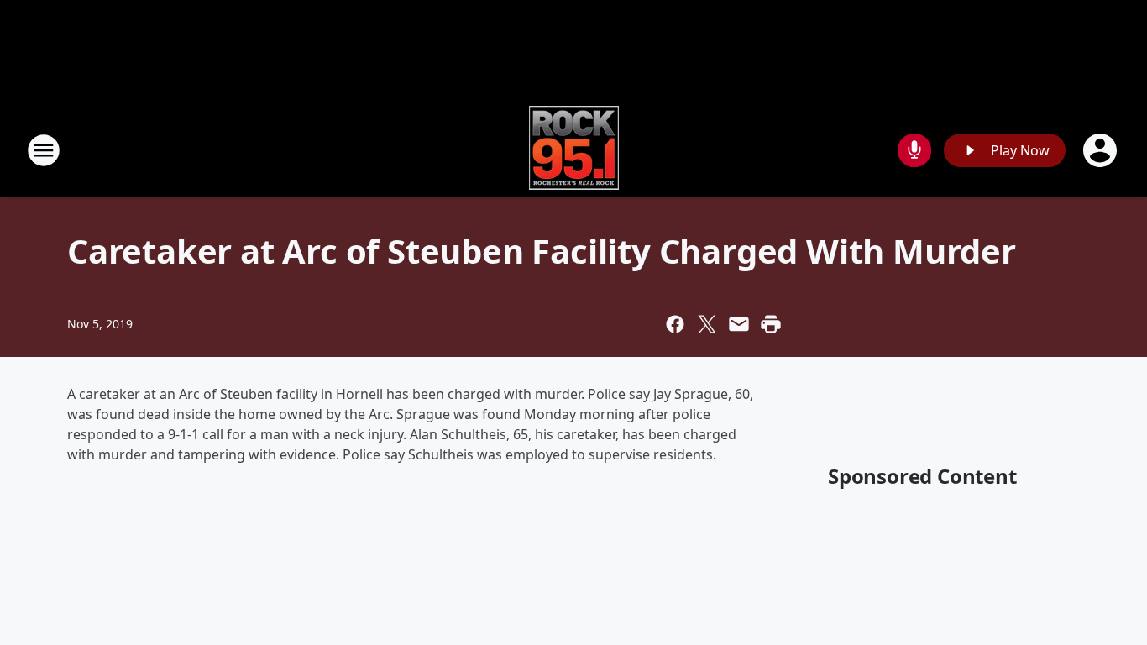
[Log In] (1101, 150)
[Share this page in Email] (739, 324)
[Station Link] (574, 150)
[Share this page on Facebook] (675, 324)
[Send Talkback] (914, 150)
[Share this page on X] (707, 324)
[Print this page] (771, 324)
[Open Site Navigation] (43, 150)
